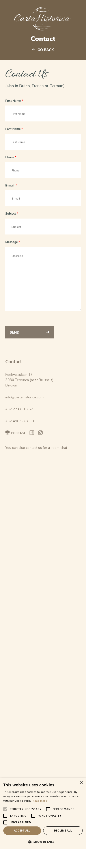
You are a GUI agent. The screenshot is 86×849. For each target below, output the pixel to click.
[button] (43, 841)
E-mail (11, 185)
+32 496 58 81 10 (20, 421)
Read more (40, 801)
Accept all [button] (22, 830)
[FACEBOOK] (32, 433)
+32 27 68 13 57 (19, 409)
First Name (14, 100)
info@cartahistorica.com (24, 397)
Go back (45, 50)
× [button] (81, 782)
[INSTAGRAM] (40, 433)
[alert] (43, 813)
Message (12, 242)
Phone (10, 157)
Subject (11, 213)
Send (14, 332)
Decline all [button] (63, 830)
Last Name (14, 129)
